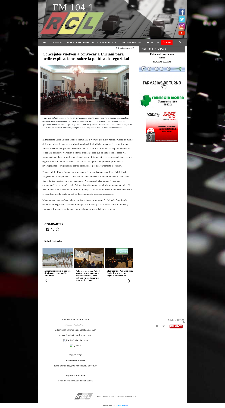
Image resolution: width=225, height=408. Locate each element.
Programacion (86, 42)
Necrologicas (132, 42)
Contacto (152, 42)
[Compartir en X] (52, 230)
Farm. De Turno (110, 42)
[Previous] (46, 281)
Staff (70, 42)
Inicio (45, 42)
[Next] (129, 281)
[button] (180, 42)
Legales (57, 42)
